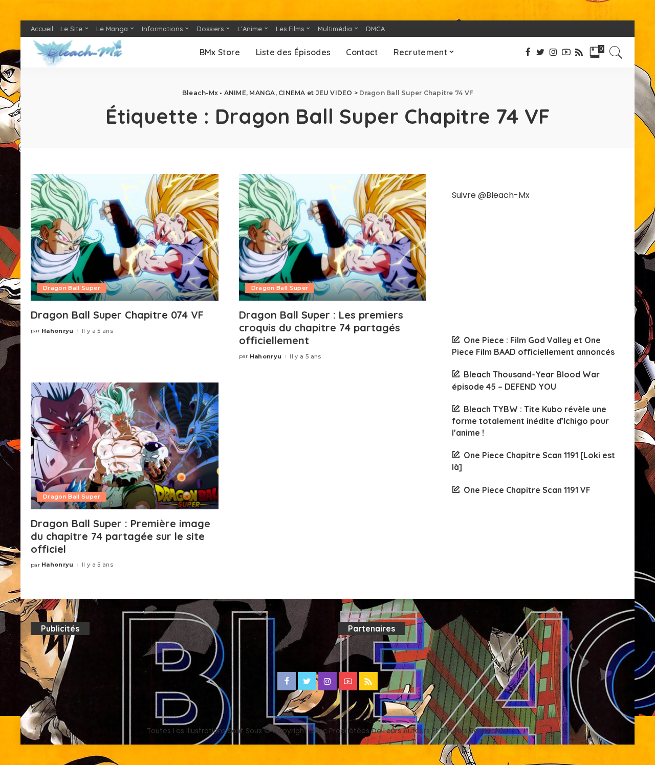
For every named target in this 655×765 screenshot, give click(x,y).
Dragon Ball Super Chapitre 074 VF (117, 314)
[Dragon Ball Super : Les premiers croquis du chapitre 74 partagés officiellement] (333, 237)
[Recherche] (616, 52)
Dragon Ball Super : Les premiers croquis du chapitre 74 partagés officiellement (321, 327)
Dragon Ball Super (71, 287)
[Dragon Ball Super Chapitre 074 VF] (125, 237)
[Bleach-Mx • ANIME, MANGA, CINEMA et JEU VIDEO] (77, 52)
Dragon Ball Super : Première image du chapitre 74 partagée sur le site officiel (120, 536)
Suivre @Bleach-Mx (491, 195)
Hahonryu (57, 331)
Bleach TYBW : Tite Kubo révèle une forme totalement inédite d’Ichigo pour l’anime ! (530, 421)
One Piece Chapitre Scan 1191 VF (527, 490)
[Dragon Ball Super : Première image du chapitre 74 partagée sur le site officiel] (125, 445)
